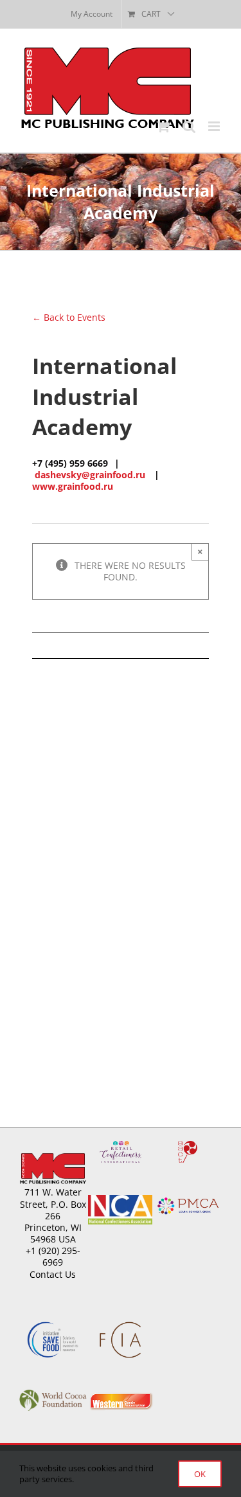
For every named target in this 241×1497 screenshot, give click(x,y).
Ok (200, 1474)
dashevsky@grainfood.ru (90, 475)
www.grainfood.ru (72, 486)
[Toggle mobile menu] (215, 126)
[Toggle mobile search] (189, 126)
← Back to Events (68, 317)
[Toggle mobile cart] (163, 126)
